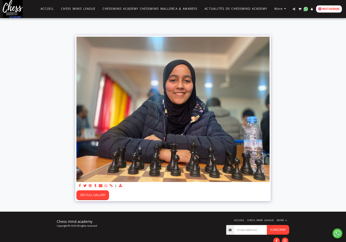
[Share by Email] (101, 186)
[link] (111, 186)
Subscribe (278, 230)
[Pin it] (90, 186)
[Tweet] (85, 186)
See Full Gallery (93, 195)
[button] (294, 9)
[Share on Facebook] (80, 186)
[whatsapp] (106, 186)
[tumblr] (95, 186)
